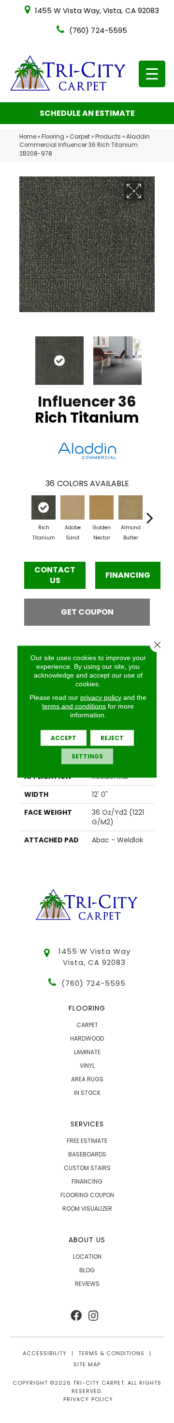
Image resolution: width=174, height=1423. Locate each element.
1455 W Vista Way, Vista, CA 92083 (97, 10)
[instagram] (93, 1316)
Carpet (80, 137)
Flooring (53, 137)
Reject (112, 738)
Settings (87, 756)
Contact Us (54, 575)
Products (108, 137)
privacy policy (100, 697)
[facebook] (76, 1316)
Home (27, 137)
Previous (24, 356)
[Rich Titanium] (43, 507)
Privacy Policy (88, 1399)
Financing (127, 575)
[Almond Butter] (130, 507)
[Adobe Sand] (72, 507)
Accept (63, 738)
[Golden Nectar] (101, 507)
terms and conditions (74, 706)
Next (150, 356)
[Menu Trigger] (152, 74)
